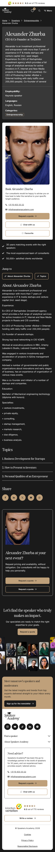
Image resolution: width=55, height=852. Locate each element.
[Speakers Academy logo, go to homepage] (7, 10)
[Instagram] (7, 726)
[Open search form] (39, 10)
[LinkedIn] (30, 726)
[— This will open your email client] (31, 497)
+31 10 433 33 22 (16, 204)
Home (4, 20)
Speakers (15, 20)
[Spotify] (37, 726)
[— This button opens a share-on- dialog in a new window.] (5, 497)
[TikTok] (22, 726)
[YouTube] (15, 726)
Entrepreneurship (31, 20)
